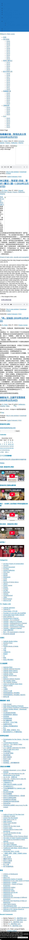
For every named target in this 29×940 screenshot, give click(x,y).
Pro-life (5, 590)
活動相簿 (6, 105)
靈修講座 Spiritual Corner (11, 29)
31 (9, 450)
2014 (8, 52)
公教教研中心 (7, 782)
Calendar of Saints (9, 816)
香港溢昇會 (6, 803)
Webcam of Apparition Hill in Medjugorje (16, 907)
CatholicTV (6, 609)
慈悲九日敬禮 (7, 861)
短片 (4, 116)
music (5, 579)
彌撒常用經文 (7, 859)
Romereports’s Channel (10, 618)
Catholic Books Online (10, 641)
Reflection (14, 143)
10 (9, 444)
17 (9, 446)
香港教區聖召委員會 (9, 799)
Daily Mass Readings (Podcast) (13, 706)
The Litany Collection (10, 844)
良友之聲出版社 (8, 659)
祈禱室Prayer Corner (10, 12)
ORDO (5, 711)
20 (1, 448)
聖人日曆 (6, 864)
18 (11, 446)
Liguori (5, 644)
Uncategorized (8, 595)
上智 (4, 648)
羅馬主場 (6, 697)
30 (7, 450)
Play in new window (12, 172)
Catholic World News (10, 675)
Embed (8, 173)
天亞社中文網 (7, 691)
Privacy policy (24, 937)
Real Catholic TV (8, 616)
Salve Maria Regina (9, 904)
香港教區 (6, 761)
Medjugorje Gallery (9, 887)
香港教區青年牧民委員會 (11, 801)
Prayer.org (6, 824)
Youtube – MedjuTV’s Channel (13, 625)
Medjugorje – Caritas (10, 882)
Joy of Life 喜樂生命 (10, 777)
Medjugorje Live (8, 889)
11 (10, 444)
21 (3, 448)
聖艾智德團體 (7, 794)
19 (12, 446)
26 (12, 448)
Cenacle (21, 141)
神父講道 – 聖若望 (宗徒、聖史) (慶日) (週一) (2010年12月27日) (14, 184)
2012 (8, 55)
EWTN (5, 677)
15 (5, 446)
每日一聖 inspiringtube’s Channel (13, 632)
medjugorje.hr (7, 894)
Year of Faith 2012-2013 (11, 749)
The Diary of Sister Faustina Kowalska (15, 838)
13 (1, 446)
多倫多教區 (6, 751)
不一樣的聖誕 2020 (20, 918)
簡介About (6, 8)
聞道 (4, 658)
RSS (19, 176)
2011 (8, 57)
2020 (8, 41)
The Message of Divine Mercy (12, 846)
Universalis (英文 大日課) (11, 851)
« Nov (2, 452)
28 (3, 450)
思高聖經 (6, 716)
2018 (8, 45)
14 (3, 446)
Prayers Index (7, 828)
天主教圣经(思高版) (9, 713)
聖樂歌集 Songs (8, 21)
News (5, 580)
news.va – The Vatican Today (12, 744)
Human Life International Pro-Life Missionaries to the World (13, 774)
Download (23, 172)
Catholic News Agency (10, 670)
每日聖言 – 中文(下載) (10, 722)
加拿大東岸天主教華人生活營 (12, 784)
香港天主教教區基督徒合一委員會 (14, 796)
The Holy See (7, 746)
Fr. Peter (4, 141)
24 (9, 448)
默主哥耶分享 (7, 71)
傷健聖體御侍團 (8, 780)
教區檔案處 (6, 755)
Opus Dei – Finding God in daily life (14, 779)
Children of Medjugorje (10, 874)
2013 (8, 53)
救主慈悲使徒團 (8, 792)
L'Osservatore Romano (10, 743)
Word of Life (7, 600)
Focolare (6, 568)
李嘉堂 (5, 654)
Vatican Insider (8, 685)
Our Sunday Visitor (9, 680)
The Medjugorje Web (10, 906)
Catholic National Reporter (11, 669)
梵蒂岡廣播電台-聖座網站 (11, 693)
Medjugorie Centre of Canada (12, 879)
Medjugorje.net (8, 896)
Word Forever (7, 599)
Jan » (7, 452)
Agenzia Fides (7, 667)
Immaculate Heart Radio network (13, 615)
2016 (8, 48)
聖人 (4, 728)
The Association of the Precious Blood (15, 836)
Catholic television (9, 607)
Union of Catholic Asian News (12, 684)
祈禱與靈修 (6, 862)
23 (7, 448)
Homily (9, 192)
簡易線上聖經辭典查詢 (10, 726)
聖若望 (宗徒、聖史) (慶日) (2, 201)
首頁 (4, 37)
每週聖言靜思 (7, 724)
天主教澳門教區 (8, 753)
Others (5, 584)
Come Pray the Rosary (10, 818)
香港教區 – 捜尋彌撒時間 (11, 763)
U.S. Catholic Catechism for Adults (14, 748)
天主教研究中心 (8, 786)
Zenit (4, 687)
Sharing (20, 143)
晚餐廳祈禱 (7, 91)
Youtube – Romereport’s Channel (14, 626)
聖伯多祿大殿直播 (9, 634)
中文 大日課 (7, 857)
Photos (5, 587)
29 (5, 450)
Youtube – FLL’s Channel (11, 620)
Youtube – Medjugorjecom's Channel (15, 623)
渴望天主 (9, 23)
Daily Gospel (7, 704)
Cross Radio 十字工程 (10, 611)
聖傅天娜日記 (7, 61)
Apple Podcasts (12, 176)
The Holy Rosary (8, 843)
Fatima (5, 875)
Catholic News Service (10, 672)
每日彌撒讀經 (7, 720)
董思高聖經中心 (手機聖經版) (12, 732)
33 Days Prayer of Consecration (13, 563)
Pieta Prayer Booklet (9, 823)
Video (8, 406)
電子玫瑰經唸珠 (8, 866)
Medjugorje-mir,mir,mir (10, 892)
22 (5, 448)
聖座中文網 (6, 759)
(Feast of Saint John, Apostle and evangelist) (14, 257)
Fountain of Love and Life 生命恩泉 (14, 613)
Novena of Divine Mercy (11, 582)
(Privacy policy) (12, 930)
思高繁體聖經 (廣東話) (10, 714)
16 (7, 446)
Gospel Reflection (9, 570)
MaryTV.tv (6, 877)
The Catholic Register (10, 682)
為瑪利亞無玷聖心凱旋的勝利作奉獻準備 (13, 459)
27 (1, 450)
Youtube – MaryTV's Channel (12, 621)
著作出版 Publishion (9, 31)
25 (11, 448)
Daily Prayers (7, 821)
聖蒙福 (2, 463)
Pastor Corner (23, 325)
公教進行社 (6, 652)
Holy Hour (6, 572)
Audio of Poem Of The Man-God (13, 814)
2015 (8, 50)
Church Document (9, 567)
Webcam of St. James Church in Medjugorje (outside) (13, 910)
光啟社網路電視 (8, 630)
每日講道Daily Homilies (10, 10)
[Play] (2, 412)
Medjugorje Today (9, 891)
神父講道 (6, 39)
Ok (18, 937)
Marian (2, 143)
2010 (8, 59)
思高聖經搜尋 (7, 718)
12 (12, 444)
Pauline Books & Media (10, 646)
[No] (0, 939)
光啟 (4, 650)
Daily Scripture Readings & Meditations (15, 707)
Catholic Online (8, 674)
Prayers (7, 143)
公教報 (5, 689)
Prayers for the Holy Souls (11, 826)
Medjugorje (6, 577)
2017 (8, 46)
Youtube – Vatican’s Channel (12, 628)
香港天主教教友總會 (9, 797)
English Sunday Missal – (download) (15, 709)
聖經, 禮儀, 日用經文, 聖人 (11, 730)
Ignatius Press (7, 643)
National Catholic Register (11, 679)
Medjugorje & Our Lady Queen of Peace (16, 880)
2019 (8, 43)
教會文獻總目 (7, 757)
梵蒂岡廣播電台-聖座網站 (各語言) (14, 695)
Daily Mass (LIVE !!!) (9, 819)
